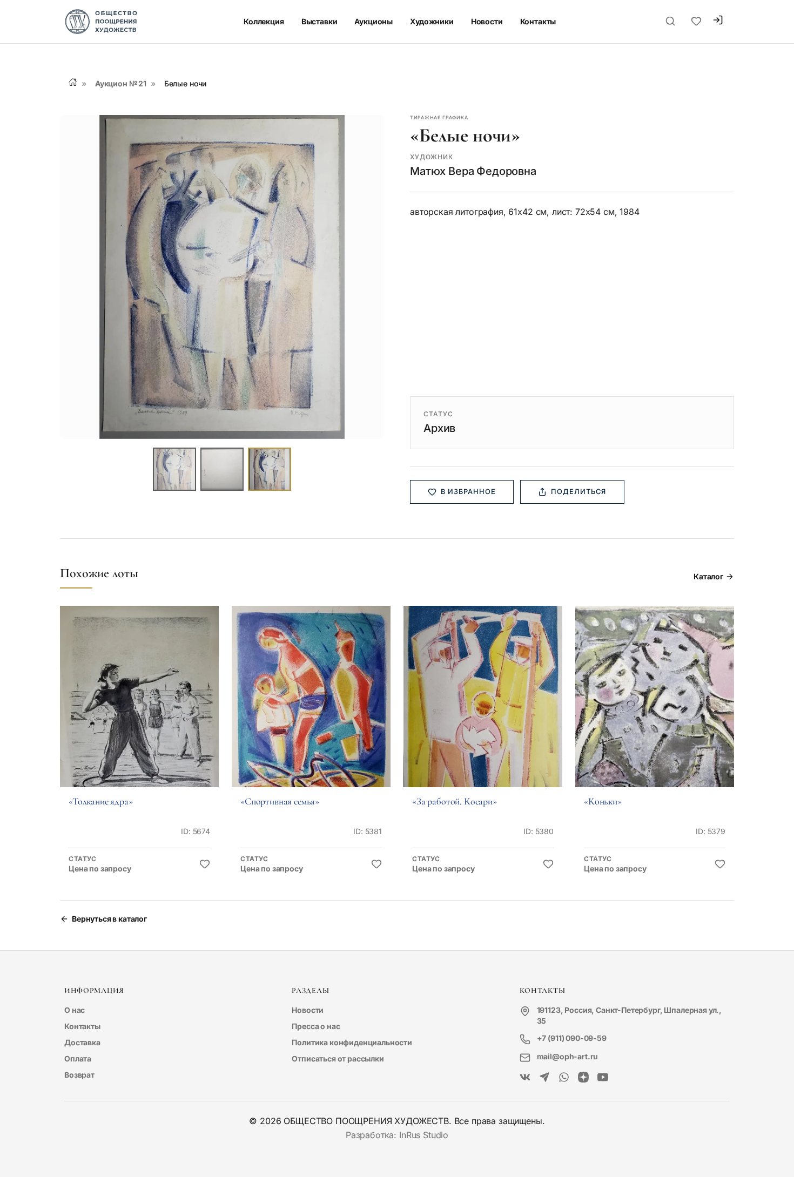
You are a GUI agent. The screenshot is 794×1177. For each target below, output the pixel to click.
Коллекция (264, 21)
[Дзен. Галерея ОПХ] (583, 1078)
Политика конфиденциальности (352, 1042)
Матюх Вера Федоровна (473, 171)
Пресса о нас (316, 1026)
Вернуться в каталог (109, 918)
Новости (487, 21)
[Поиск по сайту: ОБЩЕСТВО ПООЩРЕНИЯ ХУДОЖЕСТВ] (670, 21)
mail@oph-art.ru (567, 1056)
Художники (432, 21)
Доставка (82, 1042)
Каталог (708, 576)
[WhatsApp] (564, 1078)
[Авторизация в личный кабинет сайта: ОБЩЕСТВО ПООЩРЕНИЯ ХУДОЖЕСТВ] (717, 21)
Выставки (319, 21)
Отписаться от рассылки (337, 1058)
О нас (74, 1009)
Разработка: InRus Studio (397, 1134)
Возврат (79, 1074)
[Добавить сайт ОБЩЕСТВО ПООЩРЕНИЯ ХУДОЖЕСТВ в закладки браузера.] (696, 21)
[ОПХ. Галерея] (544, 1078)
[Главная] (73, 82)
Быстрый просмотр (139, 711)
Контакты (538, 21)
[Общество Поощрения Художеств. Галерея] (525, 1078)
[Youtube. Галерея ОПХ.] (602, 1078)
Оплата (77, 1058)
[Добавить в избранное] (204, 864)
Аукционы (373, 21)
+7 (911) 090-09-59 (572, 1038)
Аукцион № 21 (120, 83)
